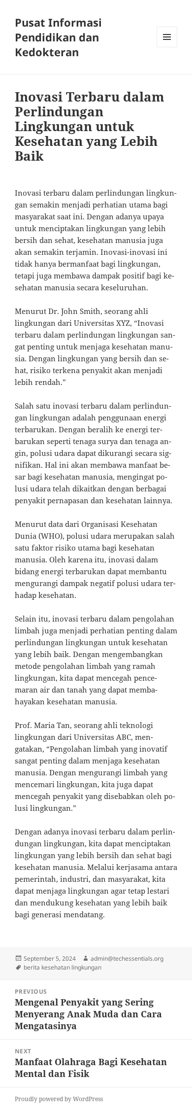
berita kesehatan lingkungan (62, 967)
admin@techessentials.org (127, 958)
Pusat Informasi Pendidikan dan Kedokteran (58, 37)
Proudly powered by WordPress (59, 1099)
